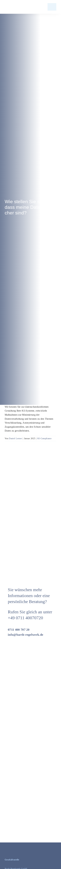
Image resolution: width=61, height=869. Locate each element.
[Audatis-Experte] (16, 782)
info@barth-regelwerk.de (25, 634)
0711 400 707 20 (19, 629)
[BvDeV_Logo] (45, 742)
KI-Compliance (44, 438)
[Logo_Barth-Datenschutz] (22, 6)
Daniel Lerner (15, 438)
